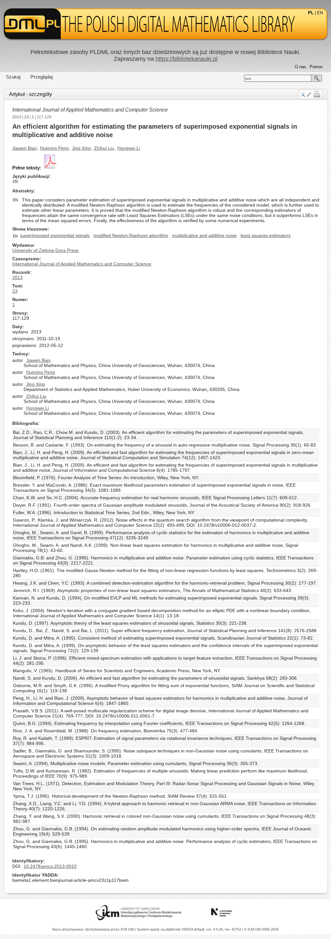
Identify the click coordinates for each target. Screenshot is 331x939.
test (248, 79)
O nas (300, 66)
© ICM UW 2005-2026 (261, 929)
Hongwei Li (128, 148)
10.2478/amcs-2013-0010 (50, 866)
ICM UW (128, 929)
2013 (16, 117)
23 (26, 117)
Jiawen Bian (24, 148)
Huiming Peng (54, 148)
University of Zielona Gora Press (45, 250)
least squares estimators (265, 235)
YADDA (188, 929)
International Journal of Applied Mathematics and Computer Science (90, 110)
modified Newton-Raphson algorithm (130, 235)
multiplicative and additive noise (204, 235)
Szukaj (13, 77)
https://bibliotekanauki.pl (186, 59)
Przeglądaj (41, 77)
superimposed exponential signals (55, 235)
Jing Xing (81, 148)
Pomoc (316, 66)
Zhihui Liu (104, 148)
